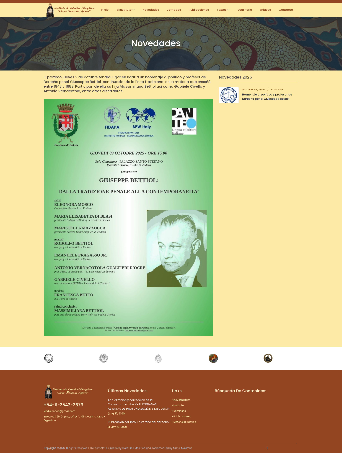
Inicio (105, 10)
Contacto (286, 10)
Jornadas (174, 10)
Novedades (150, 10)
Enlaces (265, 10)
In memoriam (181, 400)
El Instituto (124, 10)
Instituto (178, 405)
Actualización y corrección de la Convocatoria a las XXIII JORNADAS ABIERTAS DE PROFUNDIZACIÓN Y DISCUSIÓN (138, 404)
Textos (222, 10)
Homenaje (277, 89)
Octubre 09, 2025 (253, 89)
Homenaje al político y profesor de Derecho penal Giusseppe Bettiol (267, 96)
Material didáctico (184, 422)
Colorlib (127, 448)
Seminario (244, 10)
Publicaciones (199, 10)
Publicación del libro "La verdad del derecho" (139, 422)
